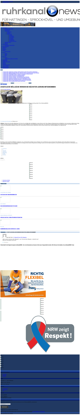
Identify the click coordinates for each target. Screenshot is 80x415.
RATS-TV (4, 56)
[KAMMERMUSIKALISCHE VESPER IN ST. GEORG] (5, 224)
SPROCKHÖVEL (5, 44)
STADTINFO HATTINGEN (9, 28)
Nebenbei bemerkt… (6, 2)
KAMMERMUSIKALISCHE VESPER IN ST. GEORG (10, 228)
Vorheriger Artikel (6, 180)
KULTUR (4, 52)
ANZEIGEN (4, 375)
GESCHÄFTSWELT (8, 42)
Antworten (25, 237)
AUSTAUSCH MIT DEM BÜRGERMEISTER (8, 194)
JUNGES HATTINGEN (6, 61)
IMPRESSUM (5, 389)
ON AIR (6, 57)
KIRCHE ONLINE (7, 51)
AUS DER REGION (6, 46)
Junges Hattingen (3, 215)
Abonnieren (4, 406)
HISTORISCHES (7, 29)
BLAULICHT (5, 47)
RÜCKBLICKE (7, 30)
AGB (3, 390)
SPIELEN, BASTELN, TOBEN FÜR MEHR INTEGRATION (11, 217)
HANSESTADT (9, 34)
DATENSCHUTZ (5, 388)
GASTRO (6, 43)
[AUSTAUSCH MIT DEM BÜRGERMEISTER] (5, 190)
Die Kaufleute (11, 39)
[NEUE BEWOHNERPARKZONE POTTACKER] (5, 202)
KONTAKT (4, 376)
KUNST (6, 53)
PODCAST (4, 63)
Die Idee (10, 35)
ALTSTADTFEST (5, 68)
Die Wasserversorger (12, 41)
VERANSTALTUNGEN (6, 64)
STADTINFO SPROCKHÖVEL (10, 45)
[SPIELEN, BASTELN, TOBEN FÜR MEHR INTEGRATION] (5, 213)
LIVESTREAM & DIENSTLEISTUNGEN (11, 58)
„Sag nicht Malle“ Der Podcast (8, 1)
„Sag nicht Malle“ (5, 65)
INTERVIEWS (9, 31)
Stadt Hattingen (7, 89)
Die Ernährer (11, 38)
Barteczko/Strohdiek (6, 121)
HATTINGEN (5, 27)
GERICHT (4, 62)
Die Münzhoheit (11, 40)
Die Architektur (11, 37)
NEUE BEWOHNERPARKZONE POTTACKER (8, 206)
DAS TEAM (4, 374)
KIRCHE (4, 50)
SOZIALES (4, 49)
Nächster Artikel (6, 181)
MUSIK (6, 54)
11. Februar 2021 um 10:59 (17, 237)
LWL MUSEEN (5, 59)
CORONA (8, 33)
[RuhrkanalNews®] (40, 13)
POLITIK (4, 48)
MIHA (6, 55)
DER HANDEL (11, 36)
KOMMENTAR (5, 60)
